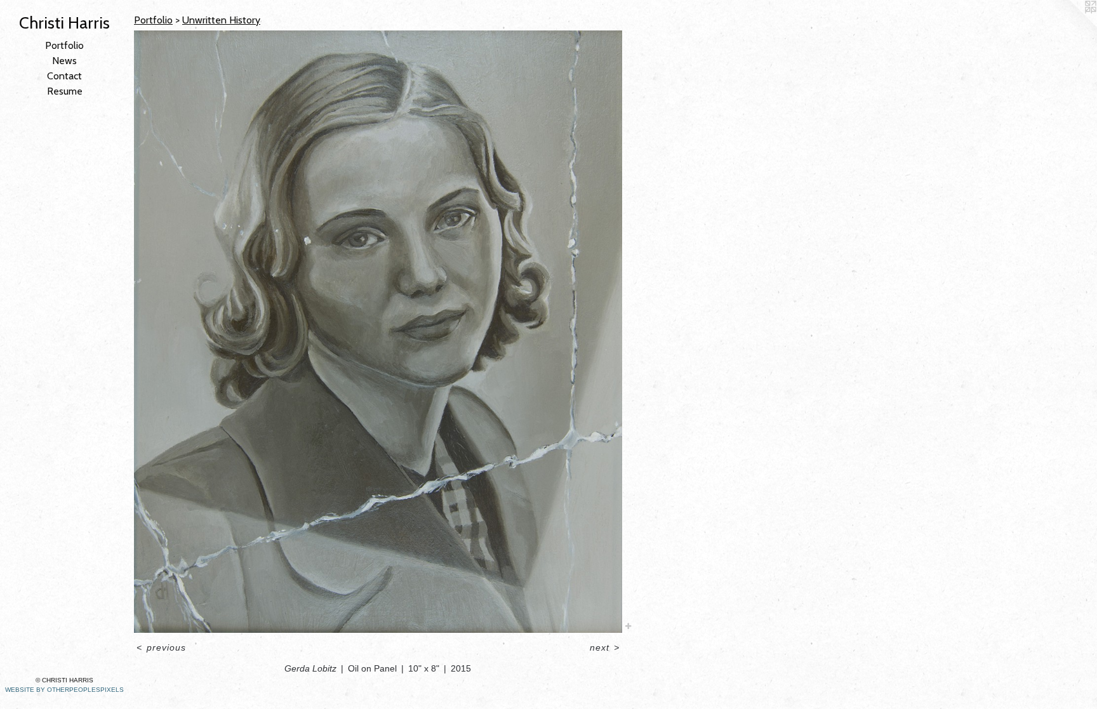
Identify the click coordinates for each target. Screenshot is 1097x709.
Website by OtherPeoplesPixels (64, 689)
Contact (64, 76)
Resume (65, 91)
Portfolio (64, 45)
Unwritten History (221, 20)
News (64, 61)
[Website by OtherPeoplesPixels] (1071, 25)
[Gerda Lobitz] (378, 331)
